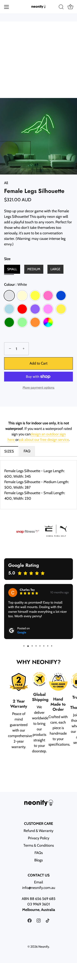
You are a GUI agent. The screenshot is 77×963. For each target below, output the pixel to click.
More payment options (38, 387)
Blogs (38, 860)
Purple (35, 309)
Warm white (22, 295)
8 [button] (51, 645)
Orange (35, 322)
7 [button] (47, 645)
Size (7, 259)
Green (9, 322)
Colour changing (48, 322)
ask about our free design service (44, 439)
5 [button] (39, 645)
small (12, 269)
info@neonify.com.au (38, 887)
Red (22, 309)
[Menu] (6, 6)
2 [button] (27, 645)
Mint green (22, 322)
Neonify (43, 947)
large (55, 269)
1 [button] (23, 645)
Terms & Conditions (38, 845)
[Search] (61, 7)
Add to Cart (38, 363)
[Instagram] (39, 920)
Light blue (9, 309)
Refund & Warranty (38, 830)
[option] (24, 531)
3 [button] (32, 645)
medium (33, 269)
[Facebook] (30, 920)
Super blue (61, 295)
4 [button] (36, 645)
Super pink (48, 295)
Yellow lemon (61, 309)
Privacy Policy (38, 838)
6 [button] (43, 645)
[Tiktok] (48, 920)
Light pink (48, 309)
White (9, 295)
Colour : (15, 284)
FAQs (38, 853)
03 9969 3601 (38, 904)
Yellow (35, 295)
